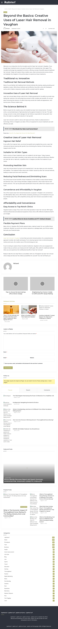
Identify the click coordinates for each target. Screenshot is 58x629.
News (5, 578)
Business (6, 547)
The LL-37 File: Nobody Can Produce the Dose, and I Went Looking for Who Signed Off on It (11, 317)
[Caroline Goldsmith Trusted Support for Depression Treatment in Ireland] (47, 309)
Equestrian (7, 588)
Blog (5, 556)
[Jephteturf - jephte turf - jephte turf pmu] (10, 2)
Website (32, 357)
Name (5, 352)
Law (5, 559)
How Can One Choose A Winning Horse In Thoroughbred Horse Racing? (33, 420)
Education (6, 566)
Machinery (7, 590)
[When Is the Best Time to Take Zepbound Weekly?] (29, 309)
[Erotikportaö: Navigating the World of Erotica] (7, 404)
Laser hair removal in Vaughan (11, 238)
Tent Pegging (7, 598)
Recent (28, 390)
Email (5, 357)
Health (9, 9)
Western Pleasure (8, 593)
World (5, 539)
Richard (8, 28)
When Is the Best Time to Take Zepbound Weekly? (28, 316)
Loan (5, 600)
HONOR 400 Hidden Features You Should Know (26, 429)
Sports (6, 561)
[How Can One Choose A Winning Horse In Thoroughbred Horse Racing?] (7, 423)
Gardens (6, 583)
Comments (47, 390)
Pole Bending (7, 581)
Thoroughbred (7, 571)
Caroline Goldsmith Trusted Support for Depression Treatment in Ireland (47, 317)
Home (5, 9)
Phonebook (7, 542)
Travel (5, 564)
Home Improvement (9, 552)
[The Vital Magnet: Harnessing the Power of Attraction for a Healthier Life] (7, 398)
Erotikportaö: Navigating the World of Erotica (25, 402)
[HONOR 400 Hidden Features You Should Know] (7, 435)
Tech (5, 544)
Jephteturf (6, 537)
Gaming (6, 569)
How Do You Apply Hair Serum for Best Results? (22, 133)
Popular (10, 390)
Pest (5, 586)
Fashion (6, 573)
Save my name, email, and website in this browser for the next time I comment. (24, 363)
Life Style (6, 554)
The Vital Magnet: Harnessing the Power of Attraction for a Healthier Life (33, 395)
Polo (5, 595)
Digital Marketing (8, 576)
